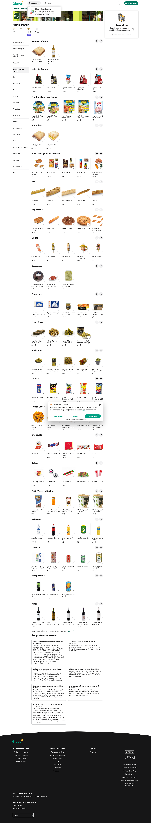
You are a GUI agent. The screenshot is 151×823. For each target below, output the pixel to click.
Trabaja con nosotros (21, 752)
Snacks (69, 631)
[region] (67, 54)
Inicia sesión (57, 771)
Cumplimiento (129, 774)
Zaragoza (16, 8)
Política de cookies (129, 771)
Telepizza (44, 796)
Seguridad (57, 768)
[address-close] (57, 10)
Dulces (74, 631)
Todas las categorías (19, 808)
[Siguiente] (101, 41)
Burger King (25, 796)
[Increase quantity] (43, 55)
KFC (31, 796)
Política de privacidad (130, 768)
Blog (57, 761)
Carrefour (37, 796)
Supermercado (17, 805)
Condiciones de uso (129, 764)
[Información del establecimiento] (99, 16)
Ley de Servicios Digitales (129, 780)
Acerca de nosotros (57, 752)
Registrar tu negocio (21, 755)
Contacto (57, 764)
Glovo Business (21, 761)
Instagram (93, 752)
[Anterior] (97, 41)
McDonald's (16, 796)
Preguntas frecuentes (57, 755)
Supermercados (26, 8)
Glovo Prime (57, 758)
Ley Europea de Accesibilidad (130, 784)
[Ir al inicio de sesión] (18, 3)
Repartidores (21, 758)
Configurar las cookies (129, 777)
